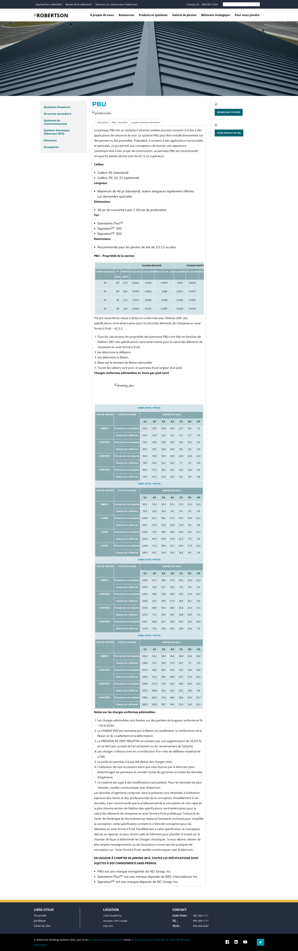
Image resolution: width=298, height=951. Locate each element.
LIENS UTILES (44, 910)
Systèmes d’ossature (57, 107)
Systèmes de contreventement (55, 122)
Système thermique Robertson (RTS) (57, 132)
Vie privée (40, 915)
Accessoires (51, 147)
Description (102, 122)
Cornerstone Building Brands (106, 939)
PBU (99, 104)
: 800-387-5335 (209, 4)
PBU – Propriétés (119, 122)
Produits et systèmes (153, 15)
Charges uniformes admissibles (145, 122)
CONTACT (179, 910)
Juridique (40, 921)
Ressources (126, 15)
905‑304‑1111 (200, 915)
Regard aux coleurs (228, 112)
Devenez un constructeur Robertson (116, 4)
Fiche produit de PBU (229, 132)
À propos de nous (102, 15)
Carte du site (42, 926)
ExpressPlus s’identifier (49, 4)
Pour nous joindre (247, 15)
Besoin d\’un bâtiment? (79, 4)
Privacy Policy (142, 939)
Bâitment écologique (215, 15)
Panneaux (50, 140)
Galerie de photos (184, 15)
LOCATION (111, 910)
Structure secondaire (57, 113)
